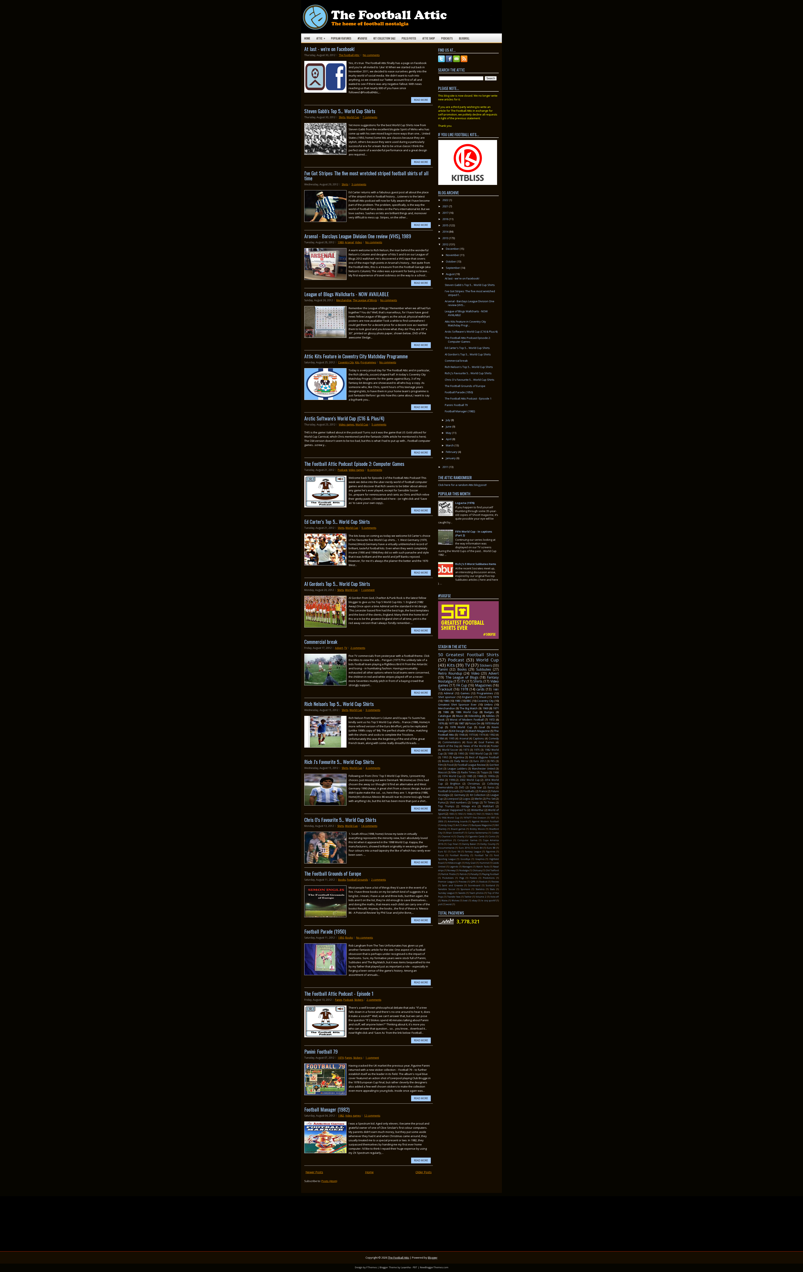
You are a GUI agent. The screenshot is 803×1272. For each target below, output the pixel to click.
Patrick (463, 874)
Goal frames (486, 742)
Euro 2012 (479, 761)
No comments (371, 55)
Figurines (490, 851)
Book (441, 719)
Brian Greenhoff (455, 832)
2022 (445, 200)
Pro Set (490, 798)
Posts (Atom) (329, 1181)
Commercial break (320, 641)
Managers (467, 866)
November (453, 255)
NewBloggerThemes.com (434, 1267)
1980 (446, 701)
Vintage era (468, 806)
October (451, 261)
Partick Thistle (448, 874)
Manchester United (483, 768)
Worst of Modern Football (467, 719)
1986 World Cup (466, 712)
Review (495, 881)
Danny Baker (469, 844)
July (448, 420)
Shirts (342, 117)
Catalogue (444, 716)
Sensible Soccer (446, 889)
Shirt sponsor (447, 697)
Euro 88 (491, 847)
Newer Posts (314, 1172)
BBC (468, 701)
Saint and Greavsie (452, 885)
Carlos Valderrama (478, 832)
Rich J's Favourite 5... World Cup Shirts (339, 761)
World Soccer (450, 749)
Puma (441, 802)
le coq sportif (488, 900)
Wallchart (488, 806)
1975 (477, 749)
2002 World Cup (470, 779)
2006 (440, 821)
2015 (445, 225)
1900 (451, 813)
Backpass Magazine (482, 825)
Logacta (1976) (464, 503)
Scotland (490, 885)
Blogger (432, 1257)
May (449, 433)
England (467, 697)
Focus (441, 855)
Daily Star (476, 787)
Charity (460, 836)
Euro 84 (478, 847)
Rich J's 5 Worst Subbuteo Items (475, 564)
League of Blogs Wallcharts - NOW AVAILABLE (346, 293)
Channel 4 (447, 836)
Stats (492, 889)
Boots (445, 761)
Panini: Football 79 (321, 1051)
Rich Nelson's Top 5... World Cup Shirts (339, 703)
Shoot (482, 697)
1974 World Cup (452, 776)
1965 (496, 813)
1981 (496, 689)
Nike (453, 772)
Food (450, 764)
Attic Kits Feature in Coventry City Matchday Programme (356, 356)
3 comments (359, 184)
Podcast (342, 470)
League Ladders (457, 768)
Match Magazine (479, 731)
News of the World (474, 746)
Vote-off (494, 896)
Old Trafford (492, 870)
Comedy (494, 738)
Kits (357, 362)
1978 (464, 689)
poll (440, 904)
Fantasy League (473, 851)
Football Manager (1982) (326, 1109)
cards (480, 689)
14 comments (369, 826)
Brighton (455, 783)
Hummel (484, 862)
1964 (487, 813)
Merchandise (344, 300)
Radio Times (468, 772)
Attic (320, 38)
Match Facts (482, 866)
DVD (461, 787)
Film (440, 764)
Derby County (487, 844)
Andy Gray (446, 825)
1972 (492, 719)
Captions (478, 738)
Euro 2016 (464, 847)
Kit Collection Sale (384, 38)
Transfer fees (453, 896)
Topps (484, 772)
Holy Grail (470, 862)
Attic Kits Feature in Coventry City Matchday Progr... (465, 323)
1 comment (368, 590)
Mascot (442, 772)
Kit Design (458, 731)
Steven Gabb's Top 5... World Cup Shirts (339, 110)
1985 (469, 776)
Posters (473, 877)
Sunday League (446, 893)
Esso (470, 742)
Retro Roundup (450, 673)
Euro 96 (455, 851)
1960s (469, 813)
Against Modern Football (485, 821)
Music (459, 716)
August (450, 274)
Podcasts (447, 38)
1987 (461, 723)
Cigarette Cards (476, 836)
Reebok (483, 881)
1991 (496, 753)
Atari (465, 825)
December (453, 249)
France (483, 791)
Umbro (488, 704)
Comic (491, 836)
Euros (491, 787)
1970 (472, 734)
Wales (444, 900)
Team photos (476, 893)
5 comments (379, 424)
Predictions (489, 877)
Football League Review (471, 764)
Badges (489, 712)
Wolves (455, 900)
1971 (496, 708)
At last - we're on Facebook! (329, 48)
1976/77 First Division (474, 817)
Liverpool (453, 798)
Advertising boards (458, 821)
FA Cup (461, 685)
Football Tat (481, 855)
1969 (485, 708)
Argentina (458, 757)
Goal (482, 727)
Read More (421, 100)
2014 (445, 231)
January (451, 458)
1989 (341, 242)
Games (465, 693)
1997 (492, 817)
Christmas (474, 783)
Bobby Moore (477, 829)
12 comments (372, 1115)
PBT (415, 1267)
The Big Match (469, 708)
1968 (461, 734)
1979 (341, 1057)
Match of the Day (448, 746)
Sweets (461, 893)
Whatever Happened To (452, 810)
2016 (445, 219)
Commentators (451, 742)
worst (449, 904)
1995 (452, 738)
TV (345, 648)
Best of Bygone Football (484, 757)
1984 (441, 738)
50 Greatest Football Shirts (468, 654)
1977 (451, 723)
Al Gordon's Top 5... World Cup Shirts (337, 583)
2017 (445, 213)
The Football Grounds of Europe (332, 873)
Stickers (358, 1000)
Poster (495, 746)
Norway (451, 870)
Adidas (490, 716)
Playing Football (490, 874)
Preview (463, 881)
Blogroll (464, 38)
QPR (473, 881)
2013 (445, 238)
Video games (346, 424)
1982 (341, 1115)
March (450, 445)
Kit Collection (478, 795)
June (449, 426)
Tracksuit (445, 689)
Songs (475, 802)
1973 (466, 749)
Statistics (480, 889)
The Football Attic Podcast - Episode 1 (338, 993)
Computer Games (467, 840)
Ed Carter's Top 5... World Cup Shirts (337, 521)
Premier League (446, 881)
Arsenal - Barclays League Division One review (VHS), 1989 (357, 235)
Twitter (468, 896)
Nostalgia (464, 870)
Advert (339, 648)
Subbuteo (483, 669)
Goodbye (465, 859)
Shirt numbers (458, 802)
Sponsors (465, 889)
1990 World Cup (478, 753)
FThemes (371, 1267)
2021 (445, 206)
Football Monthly (459, 855)
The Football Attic (349, 55)
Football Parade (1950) (325, 931)
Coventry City (346, 362)
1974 (482, 734)
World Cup (353, 117)
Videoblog (474, 716)
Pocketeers (448, 877)
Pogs (461, 877)
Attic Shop (428, 38)
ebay (474, 900)
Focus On (474, 723)
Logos (466, 798)
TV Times (489, 802)
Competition (445, 840)
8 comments (374, 470)
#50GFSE (362, 38)
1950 (341, 937)
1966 (496, 772)
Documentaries (446, 847)
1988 (480, 776)
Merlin (478, 798)
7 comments (370, 117)
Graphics (480, 859)
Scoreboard (474, 885)
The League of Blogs (365, 300)
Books (342, 879)
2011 (445, 467)
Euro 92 (442, 851)
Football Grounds (357, 879)
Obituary (477, 870)
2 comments (357, 648)
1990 (461, 753)
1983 (457, 701)
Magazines (483, 685)
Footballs (469, 791)
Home (307, 38)
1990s (491, 776)
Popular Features (341, 38)
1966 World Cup (450, 817)
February (452, 452)
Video (358, 242)
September (453, 268)
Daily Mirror (461, 761)
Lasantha (406, 1267)
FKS (493, 761)
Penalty (474, 874)
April (449, 439)
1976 (441, 723)
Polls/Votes (409, 38)
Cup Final (453, 844)
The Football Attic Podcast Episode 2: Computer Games (354, 463)
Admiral (448, 693)
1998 (452, 779)
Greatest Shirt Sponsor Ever (457, 704)
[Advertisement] (423, 1221)
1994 (441, 779)
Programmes (368, 362)
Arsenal (349, 242)
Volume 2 (481, 896)
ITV (462, 681)
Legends (454, 866)
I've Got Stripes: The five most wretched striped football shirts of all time (366, 175)
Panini (338, 1000)
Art (457, 825)
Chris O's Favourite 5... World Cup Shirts (340, 819)
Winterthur (477, 810)
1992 (445, 757)
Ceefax (495, 832)
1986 (446, 712)
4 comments (373, 768)
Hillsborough (454, 862)
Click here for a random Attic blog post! (462, 485)
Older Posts (424, 1172)
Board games (458, 829)
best (465, 900)
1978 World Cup (461, 727)
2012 (445, 244)
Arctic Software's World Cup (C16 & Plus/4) (344, 418)
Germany (459, 795)
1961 (478, 813)
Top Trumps (446, 806)
